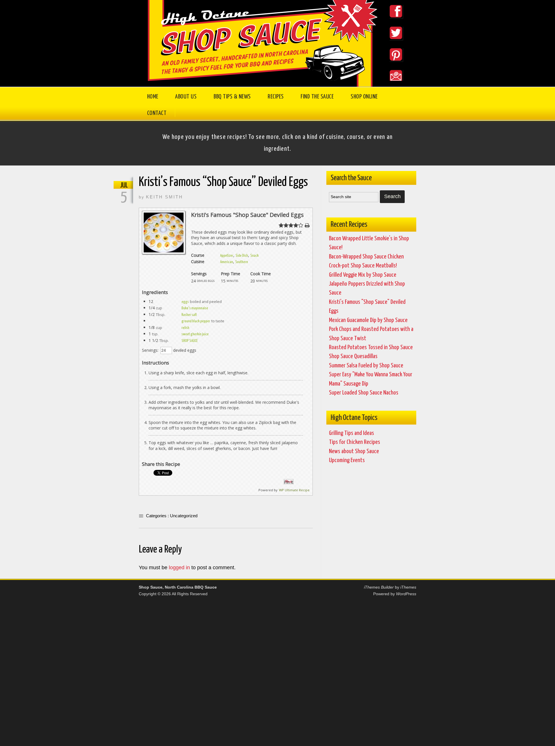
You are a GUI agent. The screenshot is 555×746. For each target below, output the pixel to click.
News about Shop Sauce (354, 451)
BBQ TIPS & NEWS (232, 97)
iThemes (408, 587)
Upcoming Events (347, 460)
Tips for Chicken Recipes (354, 442)
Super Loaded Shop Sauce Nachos (363, 393)
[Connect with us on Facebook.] (391, 22)
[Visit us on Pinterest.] (391, 65)
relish (185, 328)
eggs (185, 302)
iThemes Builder (379, 587)
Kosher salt (189, 315)
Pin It (288, 482)
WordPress (406, 593)
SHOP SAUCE (190, 341)
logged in (179, 567)
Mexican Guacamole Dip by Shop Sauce (368, 320)
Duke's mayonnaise (195, 308)
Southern (241, 262)
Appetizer (226, 256)
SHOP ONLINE (364, 97)
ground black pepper (196, 321)
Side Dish (242, 256)
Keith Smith (164, 196)
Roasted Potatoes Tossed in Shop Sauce (371, 347)
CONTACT (157, 113)
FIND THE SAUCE (317, 97)
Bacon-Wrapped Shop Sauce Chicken (366, 257)
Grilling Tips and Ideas (351, 433)
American (226, 262)
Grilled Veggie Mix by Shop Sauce (362, 275)
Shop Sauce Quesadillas (353, 356)
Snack (254, 256)
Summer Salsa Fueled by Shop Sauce (366, 366)
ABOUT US (186, 97)
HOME (152, 97)
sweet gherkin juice (195, 334)
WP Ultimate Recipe (294, 490)
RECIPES (276, 97)
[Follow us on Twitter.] (391, 43)
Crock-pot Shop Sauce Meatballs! (363, 266)
